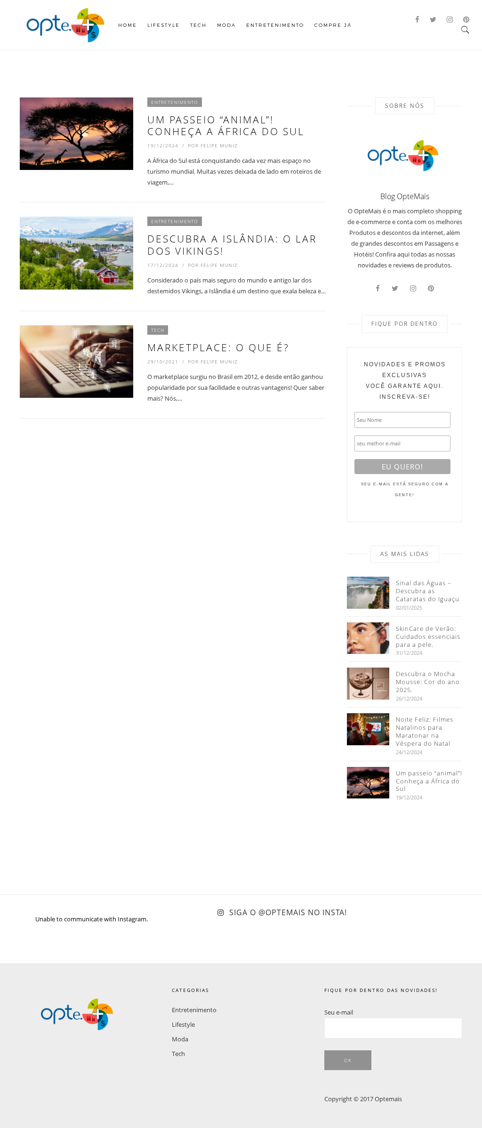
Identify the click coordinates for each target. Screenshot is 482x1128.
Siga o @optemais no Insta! (288, 912)
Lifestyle (163, 25)
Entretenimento (275, 25)
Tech (198, 25)
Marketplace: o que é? (218, 347)
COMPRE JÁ (333, 25)
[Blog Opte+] (65, 24)
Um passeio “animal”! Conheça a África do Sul (226, 125)
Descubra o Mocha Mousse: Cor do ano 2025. (428, 682)
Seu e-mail (338, 1012)
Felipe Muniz (219, 145)
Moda (226, 25)
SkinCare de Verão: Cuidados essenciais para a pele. (428, 637)
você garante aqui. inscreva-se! (405, 380)
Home (127, 25)
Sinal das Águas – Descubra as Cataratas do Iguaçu (427, 591)
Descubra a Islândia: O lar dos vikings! (232, 244)
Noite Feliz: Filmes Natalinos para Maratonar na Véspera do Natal (424, 732)
